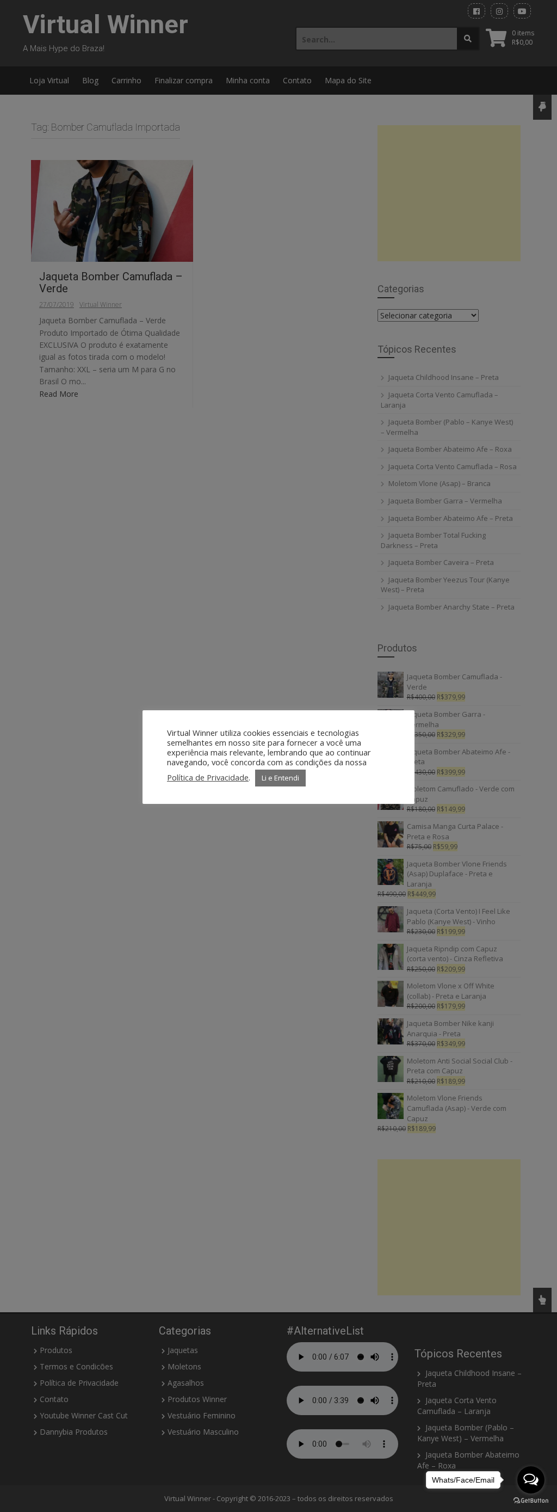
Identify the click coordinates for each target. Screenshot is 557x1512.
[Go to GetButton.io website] (530, 1500)
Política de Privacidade (208, 777)
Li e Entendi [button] (280, 778)
